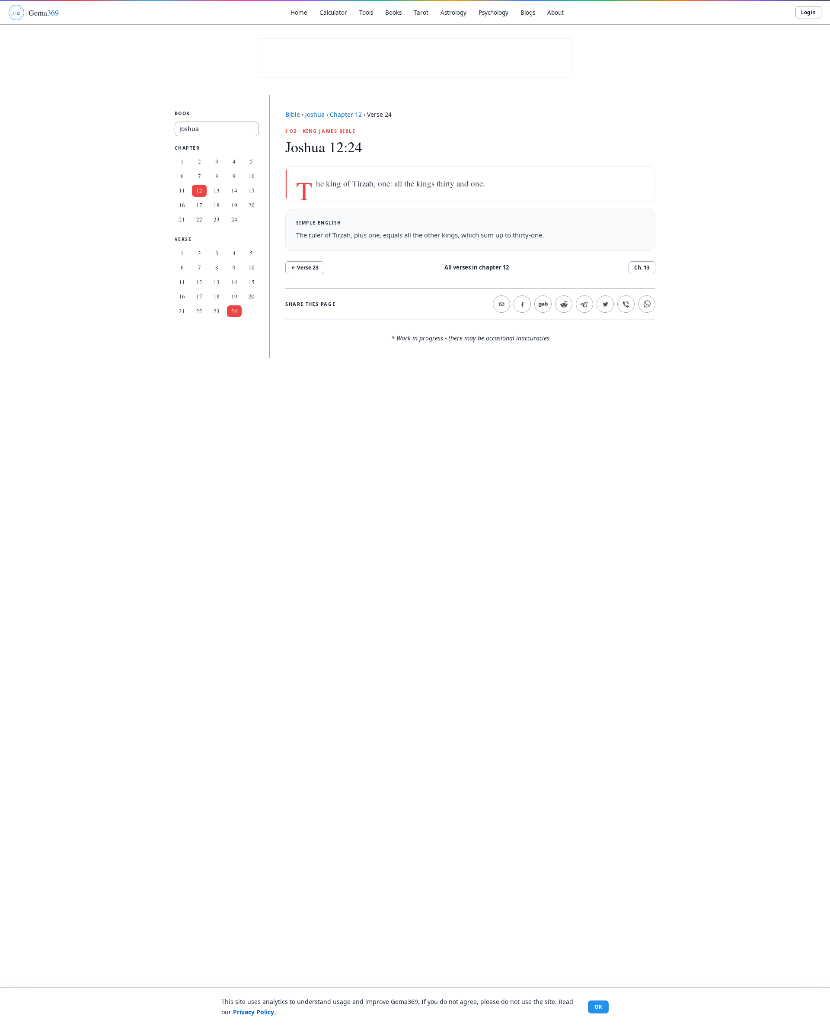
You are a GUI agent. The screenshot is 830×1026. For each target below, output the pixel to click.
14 (234, 191)
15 (252, 191)
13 (217, 191)
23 (217, 220)
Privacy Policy (253, 1012)
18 (217, 205)
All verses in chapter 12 (476, 267)
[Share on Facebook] (522, 304)
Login (808, 12)
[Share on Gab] (543, 304)
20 (252, 205)
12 (199, 191)
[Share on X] (605, 304)
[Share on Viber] (626, 304)
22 (199, 220)
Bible (292, 114)
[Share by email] (501, 304)
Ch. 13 (642, 267)
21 (182, 220)
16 (182, 205)
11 (182, 191)
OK (598, 1006)
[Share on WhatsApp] (646, 304)
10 (252, 176)
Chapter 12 (346, 114)
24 (234, 220)
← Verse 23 (305, 267)
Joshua (315, 114)
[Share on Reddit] (563, 304)
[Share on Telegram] (584, 304)
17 (199, 205)
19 (234, 205)
